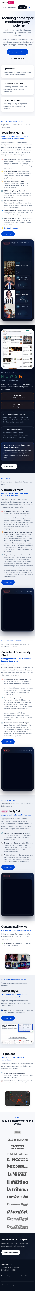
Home (3, 1276)
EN (29, 7)
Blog (4, 7)
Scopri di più (8, 234)
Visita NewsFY (9, 466)
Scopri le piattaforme (17, 52)
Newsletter (12, 7)
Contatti (22, 7)
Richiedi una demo (17, 58)
